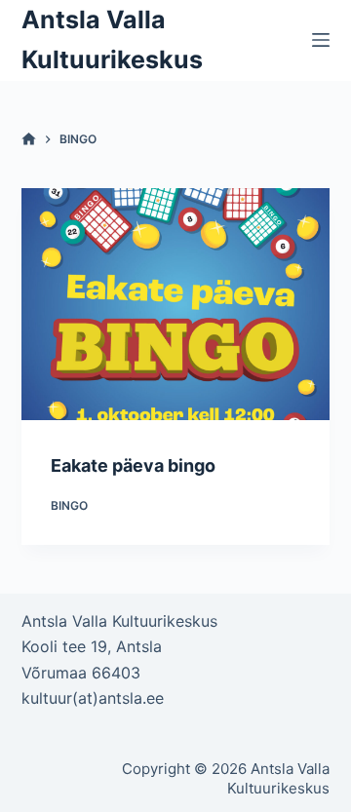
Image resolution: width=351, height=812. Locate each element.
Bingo (69, 505)
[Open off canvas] (321, 40)
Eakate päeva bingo (133, 465)
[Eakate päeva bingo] (176, 304)
